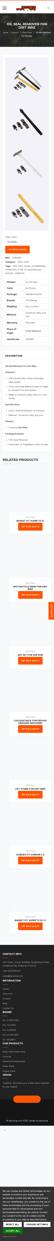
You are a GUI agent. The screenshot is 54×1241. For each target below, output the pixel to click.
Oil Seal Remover (32, 269)
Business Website (13, 1182)
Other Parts (27, 32)
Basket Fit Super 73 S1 (30, 521)
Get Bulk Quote (17, 249)
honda (27, 266)
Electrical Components (14, 1061)
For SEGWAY (9, 1039)
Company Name (12, 1170)
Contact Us (8, 1008)
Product (7, 998)
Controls (7, 1056)
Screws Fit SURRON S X (30, 854)
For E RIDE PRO (11, 1020)
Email (6, 1157)
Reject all (12, 1224)
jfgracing (43, 1120)
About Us (7, 993)
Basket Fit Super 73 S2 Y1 (30, 920)
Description (13, 355)
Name (7, 1144)
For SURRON (9, 1030)
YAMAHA (20, 273)
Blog (5, 1003)
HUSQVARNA (38, 266)
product (15, 32)
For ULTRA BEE (10, 1035)
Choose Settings (37, 1224)
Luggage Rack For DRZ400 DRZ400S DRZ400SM (30, 721)
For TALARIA (9, 1025)
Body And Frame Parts (14, 1051)
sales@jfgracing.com (13, 976)
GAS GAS (18, 266)
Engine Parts (9, 1071)
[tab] (27, 356)
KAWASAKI (11, 269)
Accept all (13, 1231)
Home (5, 32)
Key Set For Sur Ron (30, 655)
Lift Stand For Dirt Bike (30, 789)
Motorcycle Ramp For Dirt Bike (30, 587)
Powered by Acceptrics (9, 1236)
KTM (20, 269)
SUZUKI (9, 273)
